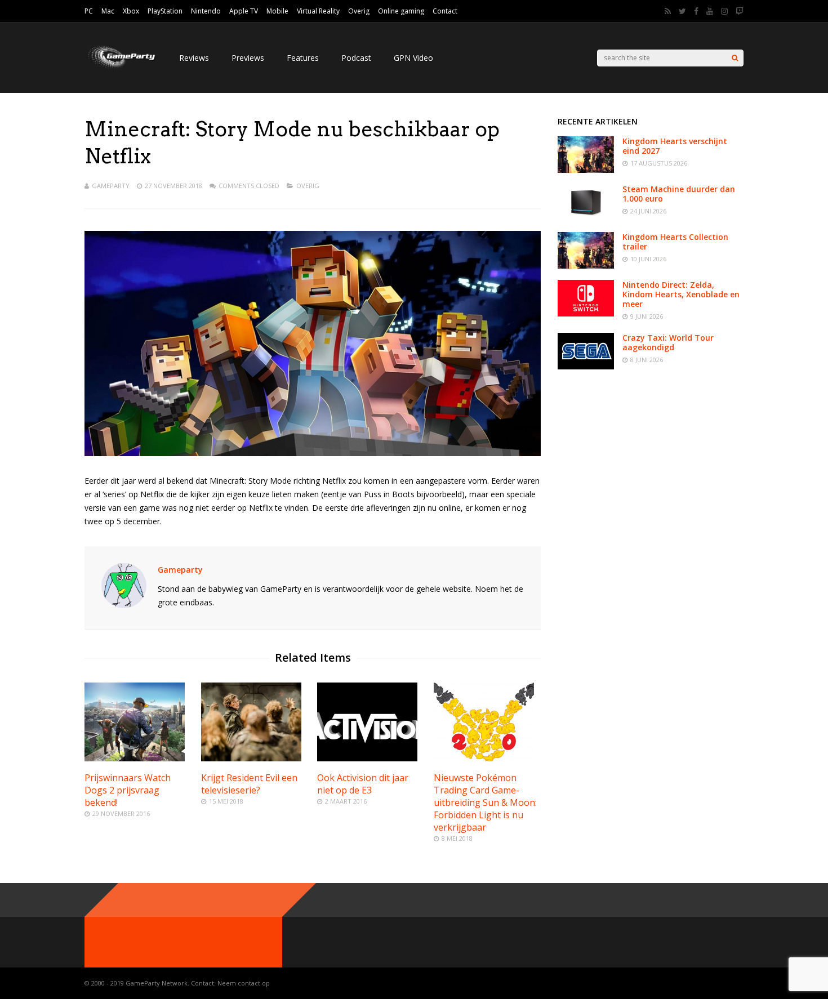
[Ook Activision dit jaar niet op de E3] (367, 758)
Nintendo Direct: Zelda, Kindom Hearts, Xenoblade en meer (681, 294)
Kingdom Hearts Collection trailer (675, 241)
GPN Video (413, 57)
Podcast (356, 57)
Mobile (277, 11)
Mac (107, 11)
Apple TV (243, 11)
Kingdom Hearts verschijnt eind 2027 (674, 146)
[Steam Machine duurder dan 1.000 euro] (586, 217)
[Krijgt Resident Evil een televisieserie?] (251, 758)
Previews (248, 57)
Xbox (131, 11)
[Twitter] (682, 11)
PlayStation (165, 11)
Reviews (194, 57)
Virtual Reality (318, 11)
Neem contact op (243, 983)
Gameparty (111, 185)
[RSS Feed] (668, 11)
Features (303, 57)
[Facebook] (696, 11)
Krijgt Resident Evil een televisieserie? (249, 783)
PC (88, 11)
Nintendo (206, 11)
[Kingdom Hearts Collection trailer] (586, 265)
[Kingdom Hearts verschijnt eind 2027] (586, 169)
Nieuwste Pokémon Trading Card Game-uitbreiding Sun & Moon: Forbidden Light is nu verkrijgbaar (485, 802)
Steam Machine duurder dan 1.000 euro (678, 194)
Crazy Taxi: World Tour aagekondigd (668, 342)
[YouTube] (709, 11)
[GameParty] (120, 68)
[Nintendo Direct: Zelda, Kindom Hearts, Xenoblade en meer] (586, 313)
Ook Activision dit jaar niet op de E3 (362, 783)
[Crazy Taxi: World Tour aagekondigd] (586, 366)
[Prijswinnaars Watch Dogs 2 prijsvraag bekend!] (134, 758)
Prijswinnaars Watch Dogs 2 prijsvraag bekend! (127, 790)
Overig (359, 11)
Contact (445, 11)
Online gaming (401, 11)
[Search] (735, 58)
